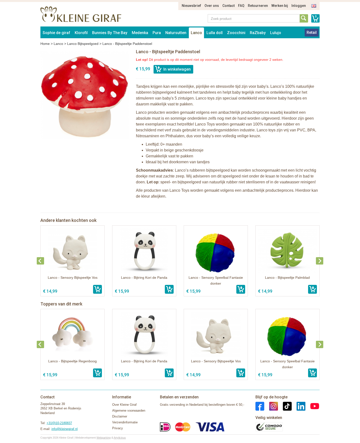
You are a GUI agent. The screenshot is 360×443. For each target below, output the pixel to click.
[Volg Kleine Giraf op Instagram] (271, 406)
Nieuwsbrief (191, 6)
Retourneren (258, 6)
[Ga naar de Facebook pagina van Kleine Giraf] (259, 406)
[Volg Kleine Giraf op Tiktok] (285, 406)
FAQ (241, 6)
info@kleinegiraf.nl (64, 429)
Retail (312, 32)
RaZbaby (258, 32)
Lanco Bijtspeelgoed (82, 44)
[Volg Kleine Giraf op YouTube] (312, 406)
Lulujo (275, 32)
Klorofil (81, 32)
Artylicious (120, 437)
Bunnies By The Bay (109, 32)
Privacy (117, 428)
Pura (157, 32)
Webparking (103, 437)
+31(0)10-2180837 (59, 423)
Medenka (140, 32)
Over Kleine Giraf (124, 404)
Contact (228, 6)
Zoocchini (236, 32)
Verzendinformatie (125, 422)
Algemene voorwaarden (128, 410)
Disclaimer (119, 416)
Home (45, 44)
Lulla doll (214, 32)
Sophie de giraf (56, 32)
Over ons (211, 6)
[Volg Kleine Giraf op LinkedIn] (298, 406)
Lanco (196, 32)
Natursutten (175, 32)
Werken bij (279, 6)
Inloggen (298, 6)
